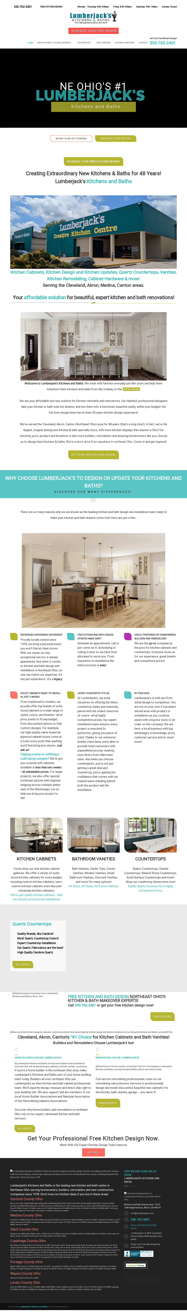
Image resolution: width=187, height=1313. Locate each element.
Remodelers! (108, 1103)
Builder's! (25, 1128)
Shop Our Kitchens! (71, 138)
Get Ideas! (22, 964)
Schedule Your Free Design (94, 31)
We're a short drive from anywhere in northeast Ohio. (99, 441)
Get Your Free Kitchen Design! (93, 454)
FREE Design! (163, 1016)
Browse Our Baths (116, 138)
